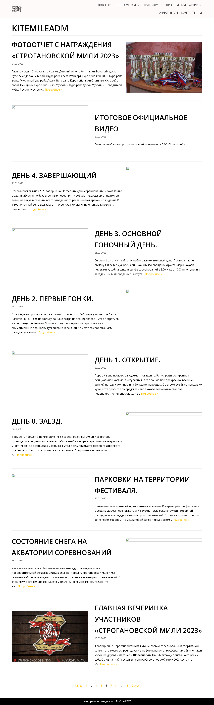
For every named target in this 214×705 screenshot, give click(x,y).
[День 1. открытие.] (50, 376)
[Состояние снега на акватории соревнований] (164, 563)
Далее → (137, 685)
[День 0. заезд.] (164, 437)
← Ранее (76, 685)
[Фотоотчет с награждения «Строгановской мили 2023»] (164, 67)
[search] (201, 12)
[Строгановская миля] (17, 9)
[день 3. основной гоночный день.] (50, 253)
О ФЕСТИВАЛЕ (168, 12)
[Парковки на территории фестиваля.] (50, 499)
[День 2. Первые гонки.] (164, 315)
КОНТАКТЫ (188, 12)
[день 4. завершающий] (164, 192)
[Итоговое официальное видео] (50, 130)
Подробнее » (53, 89)
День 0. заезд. (37, 421)
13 (126, 685)
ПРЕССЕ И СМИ (176, 5)
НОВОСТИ (105, 5)
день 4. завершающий (54, 175)
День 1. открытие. (127, 359)
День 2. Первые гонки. (53, 298)
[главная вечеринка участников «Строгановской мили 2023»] (50, 636)
